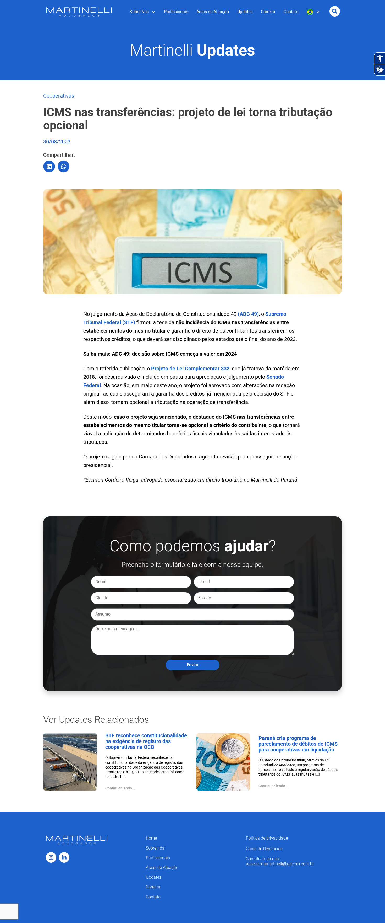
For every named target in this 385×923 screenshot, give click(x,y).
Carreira (268, 11)
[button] (49, 166)
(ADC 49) (248, 314)
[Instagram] (51, 857)
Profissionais (176, 11)
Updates (244, 11)
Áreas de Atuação (212, 11)
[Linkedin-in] (64, 857)
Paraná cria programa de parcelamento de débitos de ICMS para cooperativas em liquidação (298, 744)
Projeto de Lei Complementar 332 (190, 368)
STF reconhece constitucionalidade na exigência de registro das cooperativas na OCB (146, 741)
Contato (291, 11)
